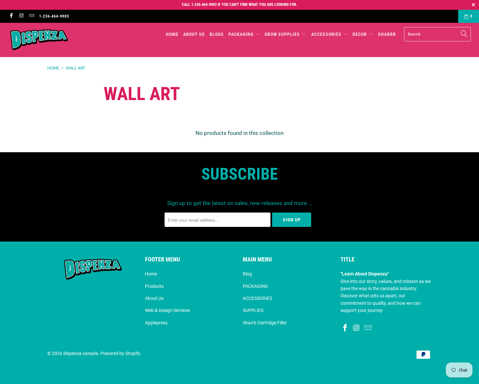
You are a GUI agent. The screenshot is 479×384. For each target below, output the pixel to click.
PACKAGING (255, 286)
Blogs (217, 34)
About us (194, 34)
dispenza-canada (80, 353)
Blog (247, 273)
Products (154, 286)
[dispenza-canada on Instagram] (21, 16)
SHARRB (387, 34)
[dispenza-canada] (42, 40)
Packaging (241, 34)
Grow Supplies (283, 34)
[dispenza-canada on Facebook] (11, 16)
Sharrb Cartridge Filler (265, 322)
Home (172, 34)
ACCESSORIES (257, 298)
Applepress (156, 322)
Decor (360, 34)
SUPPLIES (253, 310)
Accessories (327, 34)
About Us (154, 298)
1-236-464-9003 (54, 16)
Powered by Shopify (120, 353)
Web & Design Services (167, 310)
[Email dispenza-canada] (31, 16)
